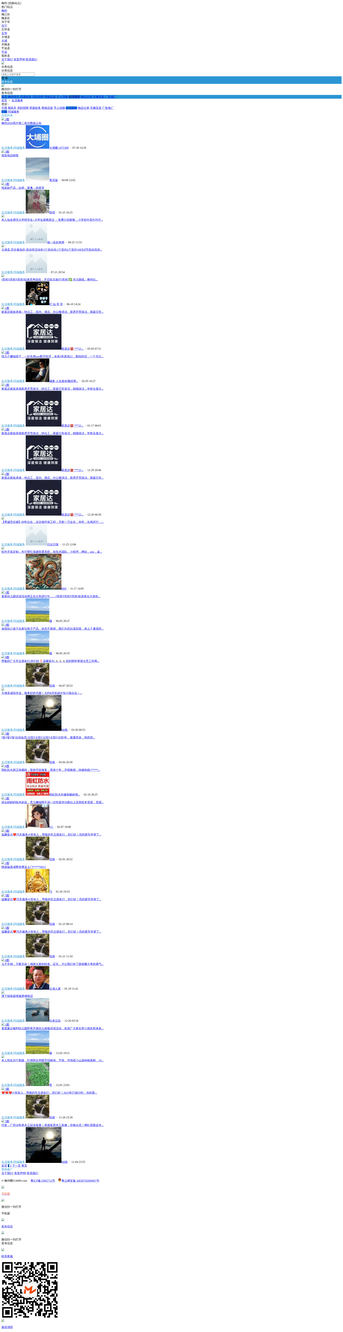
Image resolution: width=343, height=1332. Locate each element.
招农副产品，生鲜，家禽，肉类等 (22, 187)
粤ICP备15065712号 (43, 1180)
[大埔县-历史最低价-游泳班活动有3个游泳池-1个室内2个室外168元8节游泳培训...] (2, 246)
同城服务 (13, 111)
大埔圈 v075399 (59, 147)
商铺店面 (50, 96)
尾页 (24, 1165)
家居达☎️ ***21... (72, 348)
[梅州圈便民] (2, 63)
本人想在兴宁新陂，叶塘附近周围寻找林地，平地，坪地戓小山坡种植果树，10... (52, 1060)
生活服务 (74, 96)
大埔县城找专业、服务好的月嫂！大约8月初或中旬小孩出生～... (41, 693)
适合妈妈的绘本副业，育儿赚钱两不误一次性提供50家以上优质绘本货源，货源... (52, 802)
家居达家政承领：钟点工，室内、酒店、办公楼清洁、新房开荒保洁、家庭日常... (52, 311)
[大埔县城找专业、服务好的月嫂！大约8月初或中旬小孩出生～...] (2, 689)
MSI (63, 588)
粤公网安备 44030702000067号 (80, 1180)
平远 (4, 51)
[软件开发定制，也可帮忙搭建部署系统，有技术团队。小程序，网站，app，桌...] (2, 548)
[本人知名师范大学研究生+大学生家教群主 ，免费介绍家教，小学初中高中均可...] (2, 216)
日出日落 (53, 544)
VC (51, 826)
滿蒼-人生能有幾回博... (63, 381)
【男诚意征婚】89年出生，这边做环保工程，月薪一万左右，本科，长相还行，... (52, 521)
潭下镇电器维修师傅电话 (17, 996)
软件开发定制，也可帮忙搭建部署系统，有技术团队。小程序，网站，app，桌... (51, 551)
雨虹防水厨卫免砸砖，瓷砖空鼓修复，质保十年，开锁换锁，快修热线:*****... (50, 769)
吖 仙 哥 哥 (56, 304)
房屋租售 (25, 96)
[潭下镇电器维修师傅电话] (2, 992)
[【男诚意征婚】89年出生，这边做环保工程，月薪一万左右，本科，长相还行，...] (2, 518)
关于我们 (7, 59)
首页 (4, 96)
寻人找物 (62, 96)
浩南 (52, 685)
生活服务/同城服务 (13, 147)
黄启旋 (53, 180)
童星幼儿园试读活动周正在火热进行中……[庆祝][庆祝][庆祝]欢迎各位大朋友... (50, 596)
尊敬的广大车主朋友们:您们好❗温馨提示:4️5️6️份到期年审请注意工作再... (50, 661)
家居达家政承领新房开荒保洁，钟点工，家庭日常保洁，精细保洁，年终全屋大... (52, 388)
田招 (52, 212)
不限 (4, 107)
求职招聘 (38, 96)
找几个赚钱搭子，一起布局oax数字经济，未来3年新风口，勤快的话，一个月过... (52, 356)
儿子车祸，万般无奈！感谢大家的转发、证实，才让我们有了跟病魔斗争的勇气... (52, 964)
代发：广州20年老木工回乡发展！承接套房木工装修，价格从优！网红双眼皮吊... (52, 1125)
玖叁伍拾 (55, 1020)
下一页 (16, 1165)
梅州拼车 (13, 96)
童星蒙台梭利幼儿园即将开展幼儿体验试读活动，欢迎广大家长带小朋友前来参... (52, 1028)
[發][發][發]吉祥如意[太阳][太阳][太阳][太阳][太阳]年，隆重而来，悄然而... (48, 737)
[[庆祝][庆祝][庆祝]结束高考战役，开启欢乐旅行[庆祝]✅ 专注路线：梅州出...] (2, 276)
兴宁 (4, 25)
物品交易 (86, 96)
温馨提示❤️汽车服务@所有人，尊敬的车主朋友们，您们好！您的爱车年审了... (51, 834)
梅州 (4, 10)
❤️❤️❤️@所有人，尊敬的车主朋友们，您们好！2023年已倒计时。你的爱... (49, 1092)
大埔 (4, 40)
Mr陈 (64, 729)
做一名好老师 (55, 242)
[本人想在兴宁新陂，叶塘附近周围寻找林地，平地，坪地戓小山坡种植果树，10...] (2, 1056)
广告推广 (110, 96)
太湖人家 (55, 988)
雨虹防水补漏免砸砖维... (64, 794)
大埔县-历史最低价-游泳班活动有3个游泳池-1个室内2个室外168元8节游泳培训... (51, 249)
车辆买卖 (98, 96)
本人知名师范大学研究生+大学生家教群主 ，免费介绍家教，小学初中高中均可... (52, 219)
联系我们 (31, 59)
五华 (4, 33)
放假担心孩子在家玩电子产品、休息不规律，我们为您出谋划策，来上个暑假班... (52, 628)
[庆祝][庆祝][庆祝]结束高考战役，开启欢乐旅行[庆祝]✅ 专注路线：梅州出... (49, 279)
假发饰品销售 (10, 155)
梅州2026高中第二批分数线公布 (21, 123)
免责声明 (19, 59)
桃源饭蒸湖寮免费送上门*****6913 (23, 866)
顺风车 (12, 107)
